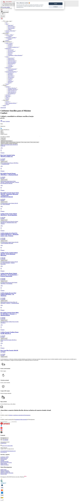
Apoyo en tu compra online (7, 445)
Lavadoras (10, 44)
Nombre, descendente (13, 143)
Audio (6, 23)
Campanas (10, 64)
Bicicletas (7, 101)
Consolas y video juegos (10, 30)
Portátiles (9, 39)
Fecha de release (12, 142)
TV (6, 22)
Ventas (7, 142)
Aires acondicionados (12, 69)
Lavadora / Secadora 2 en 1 (13, 47)
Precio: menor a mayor (34, 142)
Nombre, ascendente (4, 143)
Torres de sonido (11, 28)
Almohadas (7, 94)
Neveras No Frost (11, 51)
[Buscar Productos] (1, 10)
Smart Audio (10, 25)
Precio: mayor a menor (25, 142)
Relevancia (3, 142)
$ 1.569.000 (7, 136)
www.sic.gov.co (3, 452)
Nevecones (10, 52)
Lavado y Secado (8, 43)
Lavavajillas (10, 66)
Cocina (6, 56)
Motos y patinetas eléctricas (10, 103)
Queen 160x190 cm (12, 92)
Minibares (10, 54)
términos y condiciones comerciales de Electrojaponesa (19, 415)
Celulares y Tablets (9, 34)
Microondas (10, 74)
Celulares (10, 36)
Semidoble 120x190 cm (12, 89)
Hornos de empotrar (12, 62)
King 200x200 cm (11, 93)
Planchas (9, 82)
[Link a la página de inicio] (1, 121)
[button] (39, 126)
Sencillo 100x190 (4, 129)
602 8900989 (5, 439)
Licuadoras (10, 78)
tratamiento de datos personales (21, 419)
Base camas (7, 96)
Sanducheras (10, 81)
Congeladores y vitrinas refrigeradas (15, 55)
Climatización (8, 67)
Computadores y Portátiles (10, 37)
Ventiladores (10, 73)
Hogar (4, 121)
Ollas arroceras (11, 77)
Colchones (7, 86)
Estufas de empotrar (12, 60)
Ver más (7, 32)
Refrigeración (8, 48)
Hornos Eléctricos (11, 63)
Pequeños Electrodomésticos (11, 71)
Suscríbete (14, 421)
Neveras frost (10, 49)
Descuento (18, 142)
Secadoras (10, 45)
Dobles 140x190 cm (12, 90)
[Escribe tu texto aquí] (1, 426)
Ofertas (4, 105)
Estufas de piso (11, 58)
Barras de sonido (11, 26)
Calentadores (10, 70)
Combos (7, 97)
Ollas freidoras (11, 75)
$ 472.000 (2, 136)
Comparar (2, 152)
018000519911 (3, 443)
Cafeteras (10, 79)
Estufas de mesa (11, 59)
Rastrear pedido (5, 12)
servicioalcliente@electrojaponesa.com (8, 451)
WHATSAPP (3, 107)
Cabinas (9, 29)
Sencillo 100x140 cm (12, 88)
